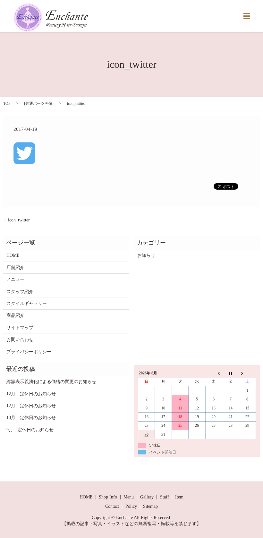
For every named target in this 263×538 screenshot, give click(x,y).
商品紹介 (15, 315)
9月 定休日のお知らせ (30, 429)
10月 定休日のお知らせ (31, 417)
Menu (128, 497)
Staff (164, 497)
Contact (112, 506)
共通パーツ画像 (38, 103)
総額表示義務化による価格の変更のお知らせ (51, 381)
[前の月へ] (213, 373)
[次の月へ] (247, 373)
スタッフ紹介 (19, 291)
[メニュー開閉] (246, 16)
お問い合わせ (19, 339)
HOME (13, 255)
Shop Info (108, 497)
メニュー (15, 279)
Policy (131, 506)
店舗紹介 (15, 267)
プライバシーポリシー (28, 351)
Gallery (147, 497)
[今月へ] (230, 373)
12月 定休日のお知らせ (31, 393)
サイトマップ (19, 327)
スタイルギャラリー (26, 303)
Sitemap (150, 506)
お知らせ (146, 255)
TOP (7, 103)
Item (179, 497)
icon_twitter (19, 220)
